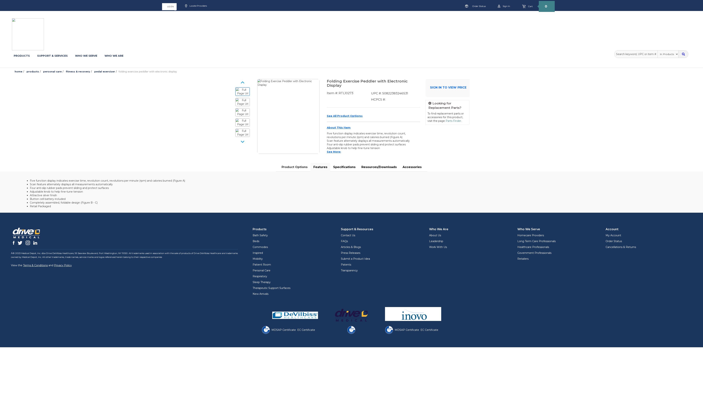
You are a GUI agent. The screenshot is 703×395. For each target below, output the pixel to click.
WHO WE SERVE (86, 55)
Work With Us (438, 247)
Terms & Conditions (35, 265)
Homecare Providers (530, 235)
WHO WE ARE (114, 55)
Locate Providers (198, 5)
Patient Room (262, 264)
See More (334, 151)
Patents (346, 264)
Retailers (523, 258)
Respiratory (260, 276)
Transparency (349, 270)
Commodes (260, 247)
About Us (435, 235)
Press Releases (350, 253)
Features (320, 167)
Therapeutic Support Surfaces (271, 288)
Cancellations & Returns (621, 247)
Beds (256, 241)
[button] (169, 6)
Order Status (479, 6)
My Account (613, 235)
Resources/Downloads (379, 167)
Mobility (258, 258)
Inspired (258, 253)
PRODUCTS (22, 55)
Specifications (344, 167)
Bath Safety (260, 235)
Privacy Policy (63, 265)
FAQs (344, 241)
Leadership (436, 241)
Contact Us (348, 235)
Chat (270, 17)
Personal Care (261, 270)
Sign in (506, 6)
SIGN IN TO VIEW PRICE (448, 87)
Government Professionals (534, 253)
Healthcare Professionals (533, 247)
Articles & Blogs (351, 247)
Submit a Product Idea (355, 258)
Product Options (295, 167)
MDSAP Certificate (283, 330)
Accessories (412, 167)
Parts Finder (453, 121)
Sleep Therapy (262, 282)
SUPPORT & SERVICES (52, 55)
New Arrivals (260, 294)
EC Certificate (306, 330)
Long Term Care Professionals (536, 241)
